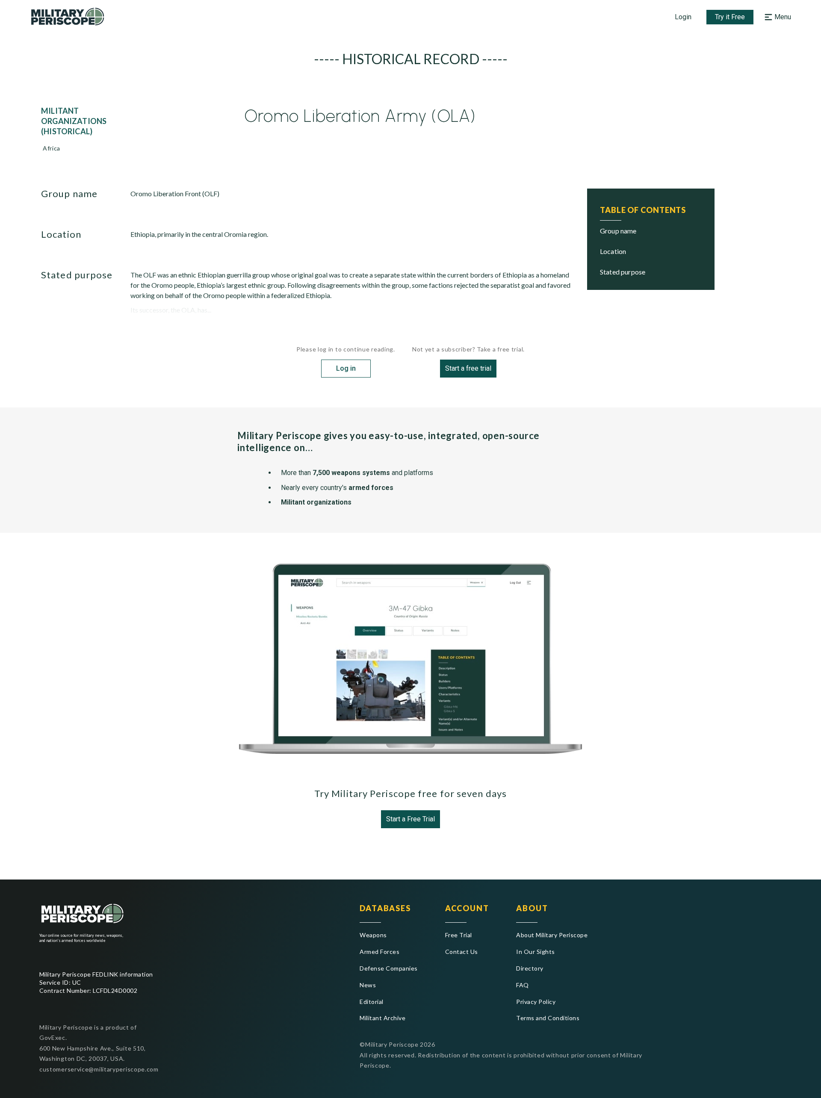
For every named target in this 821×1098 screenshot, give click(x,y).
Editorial (371, 1001)
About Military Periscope (552, 935)
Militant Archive (382, 1017)
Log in (346, 368)
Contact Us (461, 951)
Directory (529, 968)
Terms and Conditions (547, 1017)
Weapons (373, 935)
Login (683, 17)
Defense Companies (388, 968)
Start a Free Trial (410, 819)
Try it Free (730, 17)
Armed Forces (379, 951)
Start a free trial (468, 368)
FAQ (522, 985)
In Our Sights (535, 951)
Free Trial (458, 935)
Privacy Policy (535, 1001)
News (368, 985)
